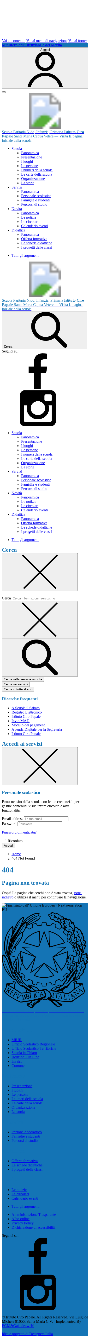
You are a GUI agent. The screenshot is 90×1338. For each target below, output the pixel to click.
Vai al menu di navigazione (46, 41)
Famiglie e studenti (35, 200)
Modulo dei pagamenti (29, 725)
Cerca (6, 598)
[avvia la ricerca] (40, 658)
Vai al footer (77, 41)
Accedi (8, 845)
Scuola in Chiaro (24, 1053)
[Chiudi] (40, 572)
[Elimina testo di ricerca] (40, 620)
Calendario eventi (34, 226)
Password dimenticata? (19, 832)
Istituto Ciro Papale (26, 716)
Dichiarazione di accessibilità (33, 1227)
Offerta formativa (34, 239)
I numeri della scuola (37, 170)
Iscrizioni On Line (25, 1057)
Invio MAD (21, 721)
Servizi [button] (17, 187)
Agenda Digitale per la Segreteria (37, 729)
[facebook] (38, 388)
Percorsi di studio (34, 204)
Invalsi (17, 1061)
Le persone (29, 166)
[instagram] (38, 425)
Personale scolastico (36, 196)
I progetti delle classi (36, 247)
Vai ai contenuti (13, 41)
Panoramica (30, 153)
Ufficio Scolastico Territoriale (34, 1048)
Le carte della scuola (36, 174)
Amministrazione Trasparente (34, 1214)
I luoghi (27, 161)
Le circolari (29, 222)
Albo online (21, 1219)
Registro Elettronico (27, 712)
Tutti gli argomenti (25, 255)
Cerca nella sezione (23, 679)
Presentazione (31, 157)
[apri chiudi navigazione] (4, 92)
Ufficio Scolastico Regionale (33, 1044)
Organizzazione (33, 179)
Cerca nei (16, 684)
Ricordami (16, 841)
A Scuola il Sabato (26, 708)
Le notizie (28, 217)
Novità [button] (17, 209)
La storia (27, 183)
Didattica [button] (18, 230)
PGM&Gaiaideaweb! (18, 1326)
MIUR (17, 1040)
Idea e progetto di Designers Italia (27, 1334)
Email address (12, 819)
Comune (18, 1066)
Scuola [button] (17, 149)
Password (9, 824)
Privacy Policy (23, 1223)
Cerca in (18, 689)
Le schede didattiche (36, 243)
